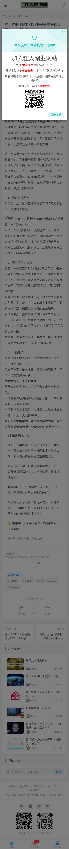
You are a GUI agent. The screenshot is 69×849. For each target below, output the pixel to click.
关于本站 (56, 114)
